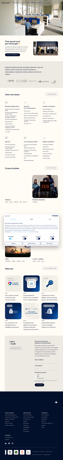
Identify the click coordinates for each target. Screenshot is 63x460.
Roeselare (44, 419)
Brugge (43, 425)
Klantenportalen (28, 153)
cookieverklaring (25, 231)
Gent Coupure (45, 415)
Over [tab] (50, 219)
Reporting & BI (8, 121)
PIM (25, 158)
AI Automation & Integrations (31, 156)
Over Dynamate (27, 415)
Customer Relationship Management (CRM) (10, 116)
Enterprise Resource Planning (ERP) (12, 110)
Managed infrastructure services (29, 121)
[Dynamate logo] (6, 3)
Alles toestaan (49, 243)
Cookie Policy (42, 451)
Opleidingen (26, 427)
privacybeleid (14, 231)
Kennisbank (26, 431)
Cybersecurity (8, 152)
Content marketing (47, 153)
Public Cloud (27, 111)
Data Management (47, 109)
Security (7, 421)
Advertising (45, 147)
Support (7, 439)
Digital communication (48, 111)
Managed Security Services (11, 150)
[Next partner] (30, 455)
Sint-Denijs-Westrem (47, 423)
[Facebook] (9, 443)
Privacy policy (35, 451)
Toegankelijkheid (46, 454)
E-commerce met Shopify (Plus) (30, 145)
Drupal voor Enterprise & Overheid (30, 151)
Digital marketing (9, 425)
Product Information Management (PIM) (10, 127)
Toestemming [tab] (13, 219)
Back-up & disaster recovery (31, 115)
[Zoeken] (59, 2)
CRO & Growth (46, 158)
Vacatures (25, 425)
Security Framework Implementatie (10, 147)
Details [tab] (31, 219)
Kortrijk (43, 421)
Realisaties (26, 423)
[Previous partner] (28, 455)
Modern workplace (10, 419)
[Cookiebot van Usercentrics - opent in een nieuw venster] (52, 216)
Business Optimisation (48, 118)
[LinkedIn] (6, 443)
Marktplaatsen (46, 156)
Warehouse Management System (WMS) (11, 113)
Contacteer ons (9, 437)
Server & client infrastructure (31, 113)
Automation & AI (47, 116)
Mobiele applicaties (29, 160)
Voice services (27, 123)
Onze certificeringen (28, 417)
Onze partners (27, 419)
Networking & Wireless (29, 118)
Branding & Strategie (48, 144)
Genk (43, 427)
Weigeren (14, 243)
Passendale (44, 417)
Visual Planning (8, 124)
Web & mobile (8, 423)
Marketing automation (48, 149)
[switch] (24, 239)
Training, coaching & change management (49, 121)
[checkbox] (46, 376)
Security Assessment (10, 144)
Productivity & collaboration (49, 113)
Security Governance (10, 157)
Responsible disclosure (37, 454)
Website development (29, 148)
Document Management (11, 119)
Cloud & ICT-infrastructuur (12, 417)
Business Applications (10, 415)
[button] (16, 3)
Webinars (25, 429)
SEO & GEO (46, 151)
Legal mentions (49, 451)
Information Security (10, 154)
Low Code (7, 131)
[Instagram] (12, 443)
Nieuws (25, 421)
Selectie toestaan (31, 243)
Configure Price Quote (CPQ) (12, 129)
